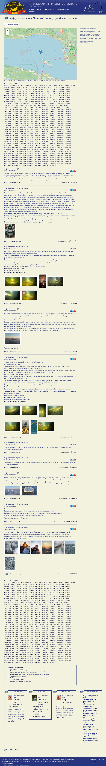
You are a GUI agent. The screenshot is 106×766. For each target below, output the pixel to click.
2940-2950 (38, 145)
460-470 (6, 94)
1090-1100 (68, 103)
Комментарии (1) (15, 351)
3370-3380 (22, 155)
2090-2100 (7, 127)
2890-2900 (68, 143)
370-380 (19, 91)
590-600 (19, 96)
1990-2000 (68, 123)
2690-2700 (53, 139)
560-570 (67, 94)
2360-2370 (7, 133)
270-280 (25, 90)
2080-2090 (68, 125)
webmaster (93, 761)
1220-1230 (30, 107)
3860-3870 (53, 165)
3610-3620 (68, 159)
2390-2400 (30, 133)
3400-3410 (45, 155)
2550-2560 (15, 137)
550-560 (61, 94)
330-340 (61, 90)
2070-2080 (60, 125)
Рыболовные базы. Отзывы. (18, 676)
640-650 (49, 96)
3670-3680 (45, 161)
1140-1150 (37, 105)
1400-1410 (30, 111)
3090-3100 (15, 149)
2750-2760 (30, 141)
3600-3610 (60, 159)
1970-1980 (53, 123)
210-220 (55, 88)
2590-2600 (45, 137)
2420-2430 (53, 133)
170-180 (31, 88)
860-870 (49, 99)
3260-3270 (7, 153)
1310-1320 (30, 109)
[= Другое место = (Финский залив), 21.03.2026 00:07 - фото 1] (12, 411)
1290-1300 (15, 109)
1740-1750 (15, 119)
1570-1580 (22, 115)
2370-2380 (15, 133)
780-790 (67, 97)
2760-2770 (38, 141)
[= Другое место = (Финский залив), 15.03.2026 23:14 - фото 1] (12, 491)
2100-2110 (15, 127)
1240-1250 (45, 107)
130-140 (6, 88)
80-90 (50, 86)
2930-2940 (30, 145)
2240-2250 (53, 129)
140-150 (12, 88)
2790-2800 (60, 141)
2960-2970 (53, 145)
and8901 (74, 467)
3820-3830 (22, 165)
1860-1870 (38, 121)
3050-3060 (53, 147)
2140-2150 (45, 127)
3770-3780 (53, 163)
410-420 (43, 91)
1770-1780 (38, 119)
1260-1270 (60, 107)
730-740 (37, 97)
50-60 (36, 86)
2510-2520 (53, 135)
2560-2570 (22, 137)
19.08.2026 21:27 (88, 726)
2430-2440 (60, 133)
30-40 (27, 86)
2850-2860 (38, 143)
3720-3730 (15, 163)
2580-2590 (38, 137)
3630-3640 (15, 161)
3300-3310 (38, 153)
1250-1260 (53, 107)
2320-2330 (45, 131)
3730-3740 (22, 163)
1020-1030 (15, 103)
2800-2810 (68, 141)
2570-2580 (30, 137)
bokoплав (40, 696)
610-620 (31, 96)
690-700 (12, 97)
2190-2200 (15, 129)
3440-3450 (7, 157)
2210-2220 (30, 129)
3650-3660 (30, 161)
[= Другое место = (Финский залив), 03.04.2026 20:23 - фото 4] (55, 282)
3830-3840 (30, 165)
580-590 (12, 96)
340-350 (67, 90)
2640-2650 (15, 139)
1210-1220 (22, 107)
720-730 (31, 97)
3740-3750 (30, 163)
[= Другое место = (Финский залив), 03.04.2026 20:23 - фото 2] (29, 282)
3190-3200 (22, 151)
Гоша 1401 (73, 241)
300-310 (43, 90)
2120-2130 (30, 127)
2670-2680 (38, 139)
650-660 (55, 96)
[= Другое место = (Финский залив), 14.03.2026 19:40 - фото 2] (24, 548)
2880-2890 (60, 143)
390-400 (31, 91)
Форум (39, 9)
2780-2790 (53, 141)
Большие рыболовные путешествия (20, 681)
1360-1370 (68, 109)
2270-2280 (7, 131)
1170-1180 (59, 105)
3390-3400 (38, 155)
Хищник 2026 (87, 696)
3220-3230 (45, 151)
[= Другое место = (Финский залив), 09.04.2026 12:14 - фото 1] (10, 232)
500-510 (31, 94)
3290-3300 (30, 153)
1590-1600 (38, 115)
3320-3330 (53, 153)
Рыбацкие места (49, 9)
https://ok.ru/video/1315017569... (15, 397)
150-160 (19, 88)
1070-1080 (53, 103)
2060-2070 (53, 125)
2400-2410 (38, 133)
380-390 (25, 91)
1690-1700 (45, 117)
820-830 (25, 99)
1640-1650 (7, 117)
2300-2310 (30, 131)
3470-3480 (30, 157)
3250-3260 (68, 151)
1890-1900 (60, 121)
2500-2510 (45, 135)
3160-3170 (68, 149)
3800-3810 (7, 165)
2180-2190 (7, 129)
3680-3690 (53, 161)
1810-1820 (68, 119)
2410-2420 (45, 133)
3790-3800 (68, 163)
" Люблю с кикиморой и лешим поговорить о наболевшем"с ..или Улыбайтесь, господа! (40, 707)
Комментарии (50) (16, 437)
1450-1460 (68, 111)
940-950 (31, 101)
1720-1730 (68, 117)
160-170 (25, 88)
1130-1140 (29, 105)
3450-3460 (15, 157)
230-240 (67, 88)
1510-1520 (45, 113)
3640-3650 (22, 161)
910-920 (12, 101)
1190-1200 (7, 107)
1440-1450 (60, 111)
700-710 (19, 97)
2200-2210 (22, 129)
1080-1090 (60, 103)
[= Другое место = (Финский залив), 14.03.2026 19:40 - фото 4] (47, 548)
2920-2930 (22, 145)
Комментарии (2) (15, 182)
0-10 (13, 86)
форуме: (20, 667)
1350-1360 (60, 109)
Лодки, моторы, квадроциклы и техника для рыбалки (90, 708)
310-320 (49, 90)
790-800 (6, 99)
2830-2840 (22, 143)
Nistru (75, 303)
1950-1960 (38, 123)
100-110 (61, 86)
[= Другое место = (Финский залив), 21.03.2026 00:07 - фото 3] (42, 411)
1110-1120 (14, 105)
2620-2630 (68, 137)
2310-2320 (38, 131)
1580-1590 (30, 115)
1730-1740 (7, 119)
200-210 (49, 88)
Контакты (32, 11)
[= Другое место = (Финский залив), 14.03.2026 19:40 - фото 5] (58, 548)
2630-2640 (7, 139)
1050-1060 (38, 103)
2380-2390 (22, 133)
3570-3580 (38, 159)
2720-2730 (7, 141)
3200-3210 (30, 151)
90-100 (55, 86)
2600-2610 (53, 137)
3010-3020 (22, 147)
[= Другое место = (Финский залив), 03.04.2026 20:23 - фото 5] (12, 296)
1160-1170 (51, 105)
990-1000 (62, 101)
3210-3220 (38, 151)
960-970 (43, 101)
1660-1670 (22, 117)
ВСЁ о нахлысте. (88, 724)
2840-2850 (30, 143)
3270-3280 (15, 153)
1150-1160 (44, 105)
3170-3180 (7, 151)
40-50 (31, 86)
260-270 (19, 90)
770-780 (61, 97)
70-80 (45, 86)
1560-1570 (15, 115)
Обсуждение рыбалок (16, 669)
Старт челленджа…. (64, 702)
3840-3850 (38, 165)
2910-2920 (15, 145)
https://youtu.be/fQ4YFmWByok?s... (16, 401)
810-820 (19, 99)
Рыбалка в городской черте (18, 678)
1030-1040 (22, 103)
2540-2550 (7, 137)
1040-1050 (30, 103)
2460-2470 (15, 135)
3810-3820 (15, 165)
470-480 (12, 94)
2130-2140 (37, 127)
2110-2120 (22, 127)
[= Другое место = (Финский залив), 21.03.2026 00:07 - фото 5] (12, 427)
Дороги (12, 672)
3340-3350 (68, 153)
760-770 (55, 97)
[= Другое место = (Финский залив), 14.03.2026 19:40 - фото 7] (9, 564)
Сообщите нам (41, 80)
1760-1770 (30, 119)
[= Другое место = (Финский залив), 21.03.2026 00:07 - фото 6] (25, 427)
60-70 (41, 86)
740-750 (43, 97)
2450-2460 (7, 135)
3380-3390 (30, 155)
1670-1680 (30, 117)
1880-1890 (53, 121)
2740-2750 (22, 141)
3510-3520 (60, 157)
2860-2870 (45, 143)
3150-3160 (60, 149)
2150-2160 (52, 127)
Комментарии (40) (16, 303)
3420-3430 (60, 155)
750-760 (49, 97)
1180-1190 (66, 105)
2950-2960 (45, 145)
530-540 (49, 94)
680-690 (6, 97)
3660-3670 (38, 161)
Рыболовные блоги (63, 9)
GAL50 (75, 182)
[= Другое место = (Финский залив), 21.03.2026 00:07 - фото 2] (29, 411)
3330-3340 (60, 153)
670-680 (67, 96)
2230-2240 (45, 129)
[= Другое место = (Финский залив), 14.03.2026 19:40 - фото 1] (11, 548)
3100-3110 (22, 149)
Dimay (75, 452)
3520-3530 (68, 157)
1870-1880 (45, 121)
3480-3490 (38, 157)
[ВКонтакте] (71, 170)
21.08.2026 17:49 (88, 704)
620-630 (37, 96)
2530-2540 (68, 135)
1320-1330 (38, 109)
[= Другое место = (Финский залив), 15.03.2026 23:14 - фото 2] (29, 491)
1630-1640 (68, 115)
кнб (76, 351)
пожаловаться (65, 182)
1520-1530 (53, 113)
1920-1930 (15, 123)
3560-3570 (30, 159)
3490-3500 (45, 157)
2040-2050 (38, 125)
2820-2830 (15, 143)
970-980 (49, 101)
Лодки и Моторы (88, 703)
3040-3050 (45, 147)
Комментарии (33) (16, 241)
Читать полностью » (39, 716)
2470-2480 (22, 135)
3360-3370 (15, 155)
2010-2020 (15, 125)
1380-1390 (15, 111)
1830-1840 (15, 121)
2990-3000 (7, 147)
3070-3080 (68, 147)
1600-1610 (45, 115)
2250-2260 (60, 129)
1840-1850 (22, 121)
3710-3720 (7, 163)
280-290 (31, 90)
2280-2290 (15, 131)
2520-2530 (60, 135)
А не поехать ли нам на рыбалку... (20, 671)
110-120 (67, 86)
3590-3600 (53, 159)
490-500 (25, 94)
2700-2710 (60, 139)
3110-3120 (30, 149)
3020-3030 (30, 147)
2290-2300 (22, 131)
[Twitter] (73, 170)
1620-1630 (60, 115)
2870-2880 (53, 143)
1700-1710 (53, 117)
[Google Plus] (75, 170)
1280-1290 (7, 109)
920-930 (19, 101)
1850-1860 (30, 121)
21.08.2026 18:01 (88, 701)
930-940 (25, 101)
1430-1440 (53, 111)
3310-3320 (45, 153)
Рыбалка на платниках (16, 679)
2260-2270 (68, 129)
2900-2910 (7, 145)
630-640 (43, 96)
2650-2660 (22, 139)
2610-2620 (60, 137)
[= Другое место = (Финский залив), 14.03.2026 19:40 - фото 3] (36, 548)
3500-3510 (53, 157)
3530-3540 (7, 159)
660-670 (61, 96)
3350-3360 (7, 155)
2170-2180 (68, 127)
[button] (40, 51)
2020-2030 (22, 125)
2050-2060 (45, 125)
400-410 (37, 91)
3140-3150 (52, 149)
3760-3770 (45, 163)
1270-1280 (68, 107)
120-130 (73, 86)
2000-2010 (7, 125)
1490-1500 (30, 113)
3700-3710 (68, 161)
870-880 (55, 99)
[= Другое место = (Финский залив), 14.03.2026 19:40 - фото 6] (70, 548)
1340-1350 (53, 109)
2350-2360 (68, 131)
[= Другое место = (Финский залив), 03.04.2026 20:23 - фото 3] (42, 282)
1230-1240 (37, 107)
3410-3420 (53, 155)
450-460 (67, 91)
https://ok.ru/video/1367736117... (15, 268)
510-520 (37, 94)
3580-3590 (45, 159)
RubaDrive (16, 696)
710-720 (25, 97)
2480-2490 (30, 135)
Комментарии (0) (15, 452)
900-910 (6, 101)
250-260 (12, 90)
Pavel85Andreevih (71, 521)
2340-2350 (60, 131)
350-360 (6, 91)
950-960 (37, 101)
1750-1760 (22, 119)
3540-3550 (15, 159)
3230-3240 (53, 151)
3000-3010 (15, 147)
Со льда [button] (25, 518)
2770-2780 (45, 141)
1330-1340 (45, 109)
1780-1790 (45, 119)
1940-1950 (30, 123)
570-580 (6, 96)
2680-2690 (45, 139)
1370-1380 (7, 111)
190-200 (43, 88)
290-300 (37, 90)
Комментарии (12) (16, 574)
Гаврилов (74, 498)
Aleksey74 (73, 574)
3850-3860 (45, 165)
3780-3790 (60, 163)
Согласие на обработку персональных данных (15, 765)
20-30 (22, 86)
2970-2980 (60, 145)
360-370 (12, 91)
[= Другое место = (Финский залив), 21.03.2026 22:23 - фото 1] (12, 339)
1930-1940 (22, 123)
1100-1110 (7, 105)
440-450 (61, 91)
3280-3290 (22, 153)
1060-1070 (45, 103)
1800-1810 (60, 119)
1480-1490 (22, 113)
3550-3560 (22, 159)
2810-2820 (7, 143)
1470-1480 (15, 113)
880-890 (61, 99)
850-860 (43, 99)
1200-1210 (15, 107)
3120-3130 (37, 149)
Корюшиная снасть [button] (12, 348)
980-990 (55, 101)
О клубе (31, 9)
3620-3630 (7, 161)
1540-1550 (68, 113)
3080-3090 (7, 149)
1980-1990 (60, 123)
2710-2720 (68, 139)
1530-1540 (60, 113)
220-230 (61, 88)
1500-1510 (38, 113)
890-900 (67, 99)
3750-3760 (38, 163)
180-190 (37, 88)
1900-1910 (68, 121)
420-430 (49, 91)
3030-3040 (38, 147)
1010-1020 (7, 103)
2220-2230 (38, 129)
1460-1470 (7, 113)
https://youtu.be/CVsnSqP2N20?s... (15, 272)
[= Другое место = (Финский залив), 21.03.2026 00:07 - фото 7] (34, 427)
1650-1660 (15, 117)
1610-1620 (53, 115)
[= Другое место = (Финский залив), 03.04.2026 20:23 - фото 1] (12, 282)
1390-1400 (22, 111)
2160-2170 (60, 127)
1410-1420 (38, 111)
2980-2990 (68, 145)
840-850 (37, 99)
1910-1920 (7, 123)
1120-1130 (22, 105)
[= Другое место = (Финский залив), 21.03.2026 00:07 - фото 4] (55, 411)
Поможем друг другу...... (90, 699)
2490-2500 (38, 135)
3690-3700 (60, 161)
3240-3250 (60, 151)
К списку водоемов (12, 24)
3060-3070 (60, 147)
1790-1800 (53, 119)
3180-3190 (15, 151)
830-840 (31, 99)
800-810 (12, 99)
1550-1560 (7, 115)
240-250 (6, 90)
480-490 (19, 94)
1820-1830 (7, 121)
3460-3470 (22, 157)
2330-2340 (53, 131)
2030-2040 (30, 125)
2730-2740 (15, 141)
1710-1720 (60, 117)
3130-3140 (45, 149)
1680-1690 (38, 117)
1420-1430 (45, 111)
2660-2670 (30, 139)
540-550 (55, 94)
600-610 (25, 96)
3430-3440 (68, 155)
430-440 (55, 91)
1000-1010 (69, 101)
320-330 (55, 90)
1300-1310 (22, 109)
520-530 (43, 94)
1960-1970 (45, 123)
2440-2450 (68, 133)
